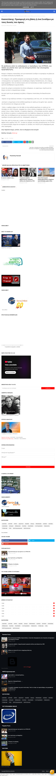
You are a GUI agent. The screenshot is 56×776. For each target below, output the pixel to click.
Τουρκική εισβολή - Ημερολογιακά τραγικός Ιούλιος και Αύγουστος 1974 (27, 179)
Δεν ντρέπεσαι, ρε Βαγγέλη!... (15, 557)
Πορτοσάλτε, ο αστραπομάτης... (16, 675)
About (47, 771)
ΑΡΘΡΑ (15, 523)
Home (43, 771)
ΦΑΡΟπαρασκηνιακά (17, 528)
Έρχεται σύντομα (5, 437)
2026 (28, 603)
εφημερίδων (14, 346)
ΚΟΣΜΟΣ (45, 523)
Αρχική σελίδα (4, 16)
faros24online (12, 771)
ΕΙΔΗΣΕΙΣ (27, 523)
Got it (32, 7)
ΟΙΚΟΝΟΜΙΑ (4, 526)
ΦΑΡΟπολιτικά (27, 528)
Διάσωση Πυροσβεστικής (7, 438)
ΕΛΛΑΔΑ (32, 523)
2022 (28, 613)
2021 (28, 616)
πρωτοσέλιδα (8, 346)
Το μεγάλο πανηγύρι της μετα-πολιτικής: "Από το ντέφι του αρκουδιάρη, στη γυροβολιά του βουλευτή (30, 688)
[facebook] (14, 540)
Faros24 (4, 25)
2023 (28, 611)
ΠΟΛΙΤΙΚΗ (10, 16)
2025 (28, 605)
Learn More (26, 7)
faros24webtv (4, 532)
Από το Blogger (27, 667)
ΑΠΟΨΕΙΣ (6, 138)
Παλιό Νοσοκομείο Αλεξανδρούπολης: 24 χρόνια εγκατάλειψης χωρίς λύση (46, 179)
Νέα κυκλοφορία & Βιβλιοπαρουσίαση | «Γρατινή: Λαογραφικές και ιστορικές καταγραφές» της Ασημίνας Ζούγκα (31, 638)
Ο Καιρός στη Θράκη (13, 564)
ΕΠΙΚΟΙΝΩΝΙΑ (38, 523)
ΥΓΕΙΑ (10, 528)
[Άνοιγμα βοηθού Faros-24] (52, 772)
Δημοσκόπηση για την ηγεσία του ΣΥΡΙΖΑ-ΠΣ (19, 551)
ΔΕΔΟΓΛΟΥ (21, 523)
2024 (28, 608)
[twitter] (41, 540)
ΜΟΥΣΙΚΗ (51, 523)
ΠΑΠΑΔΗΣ (11, 526)
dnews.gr (14, 133)
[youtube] (14, 543)
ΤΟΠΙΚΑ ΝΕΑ (4, 528)
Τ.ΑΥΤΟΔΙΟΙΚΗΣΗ (38, 526)
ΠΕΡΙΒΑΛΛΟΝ (17, 526)
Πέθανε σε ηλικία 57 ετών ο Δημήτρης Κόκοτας (20, 650)
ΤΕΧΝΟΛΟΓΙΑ (46, 526)
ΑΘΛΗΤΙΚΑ (4, 523)
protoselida (18, 346)
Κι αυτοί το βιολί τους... (8, 178)
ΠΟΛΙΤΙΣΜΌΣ (30, 526)
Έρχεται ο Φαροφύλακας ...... (15, 681)
